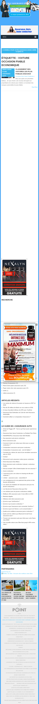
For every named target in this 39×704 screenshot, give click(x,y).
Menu (4, 37)
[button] (36, 324)
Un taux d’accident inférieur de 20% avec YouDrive (17, 410)
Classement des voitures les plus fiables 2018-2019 (24, 71)
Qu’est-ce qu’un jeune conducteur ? (13, 504)
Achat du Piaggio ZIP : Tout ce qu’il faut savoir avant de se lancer (19, 624)
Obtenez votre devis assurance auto (13, 499)
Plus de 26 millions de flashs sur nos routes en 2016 (18, 407)
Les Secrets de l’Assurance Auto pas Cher (15, 489)
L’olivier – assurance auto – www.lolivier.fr (15, 478)
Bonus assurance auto (9, 440)
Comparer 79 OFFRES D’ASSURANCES (19, 6)
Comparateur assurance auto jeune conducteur (16, 447)
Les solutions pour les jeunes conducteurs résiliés (17, 491)
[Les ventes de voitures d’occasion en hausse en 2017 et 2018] (7, 585)
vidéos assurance (8, 393)
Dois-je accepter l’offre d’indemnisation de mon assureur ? (20, 468)
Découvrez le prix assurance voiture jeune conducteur (18, 459)
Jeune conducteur (8, 471)
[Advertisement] (20, 43)
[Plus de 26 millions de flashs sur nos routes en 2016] (19, 585)
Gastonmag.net (6, 571)
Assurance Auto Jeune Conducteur (25, 76)
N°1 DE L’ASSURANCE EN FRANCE (19, 3)
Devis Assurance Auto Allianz (11, 461)
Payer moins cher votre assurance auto (14, 388)
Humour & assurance (9, 383)
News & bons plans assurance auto (13, 385)
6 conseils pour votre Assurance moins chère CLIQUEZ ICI (19, 50)
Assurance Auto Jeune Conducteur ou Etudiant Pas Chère (19, 433)
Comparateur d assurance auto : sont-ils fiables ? (17, 450)
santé (4, 390)
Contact (5, 456)
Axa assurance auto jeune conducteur (14, 438)
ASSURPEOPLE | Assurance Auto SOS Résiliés (16, 435)
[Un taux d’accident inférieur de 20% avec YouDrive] (31, 585)
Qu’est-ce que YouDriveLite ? (11, 501)
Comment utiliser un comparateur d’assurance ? (17, 417)
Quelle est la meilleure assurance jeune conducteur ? (18, 511)
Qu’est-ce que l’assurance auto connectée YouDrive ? (18, 506)
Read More (34, 87)
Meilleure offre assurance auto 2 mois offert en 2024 (18, 494)
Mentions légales (8, 496)
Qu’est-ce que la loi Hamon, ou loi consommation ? (17, 509)
